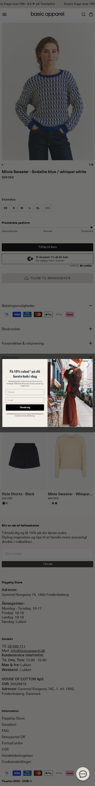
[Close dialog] (90, 362)
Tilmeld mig (25, 407)
